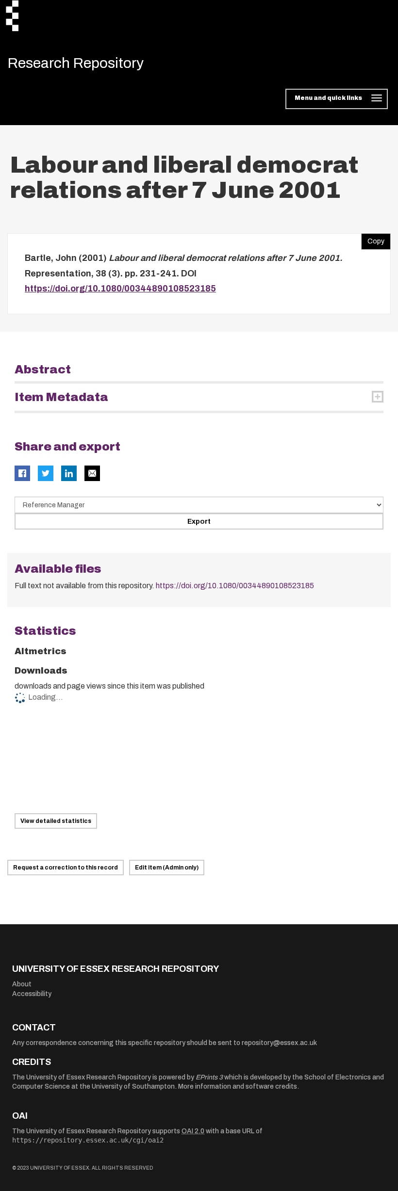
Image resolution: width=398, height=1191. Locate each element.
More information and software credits (237, 1086)
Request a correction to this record (65, 867)
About (22, 984)
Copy (372, 239)
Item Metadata (61, 397)
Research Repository (75, 63)
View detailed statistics (55, 821)
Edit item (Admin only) (167, 867)
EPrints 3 (209, 1077)
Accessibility (31, 994)
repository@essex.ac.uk (279, 1042)
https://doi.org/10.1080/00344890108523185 (120, 288)
